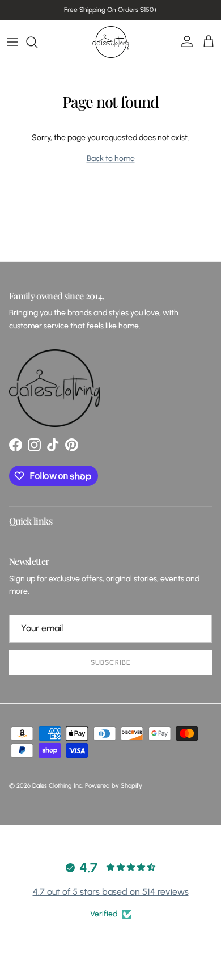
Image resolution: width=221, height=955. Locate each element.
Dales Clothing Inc (57, 785)
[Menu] (12, 41)
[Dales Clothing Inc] (110, 42)
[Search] (37, 41)
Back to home (111, 158)
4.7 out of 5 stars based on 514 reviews (111, 891)
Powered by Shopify (113, 785)
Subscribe (110, 662)
